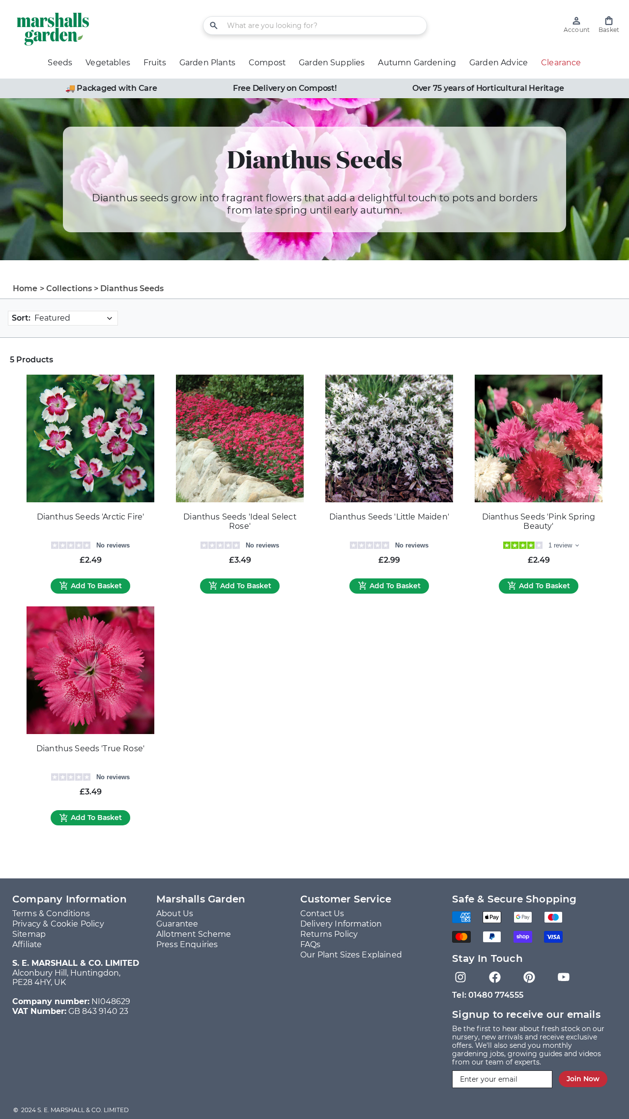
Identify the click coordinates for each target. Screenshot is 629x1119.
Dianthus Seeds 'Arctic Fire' (90, 516)
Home (25, 288)
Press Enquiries (187, 944)
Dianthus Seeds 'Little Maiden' (389, 516)
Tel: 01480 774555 (487, 995)
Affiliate (27, 944)
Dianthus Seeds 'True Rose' (90, 748)
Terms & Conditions (51, 913)
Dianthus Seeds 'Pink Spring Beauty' (538, 521)
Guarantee (177, 923)
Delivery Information (341, 923)
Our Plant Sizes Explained (351, 954)
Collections (69, 288)
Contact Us (322, 913)
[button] (609, 25)
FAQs (310, 944)
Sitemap (29, 934)
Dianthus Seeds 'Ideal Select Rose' (239, 521)
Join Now (583, 1078)
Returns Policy (329, 934)
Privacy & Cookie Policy (58, 923)
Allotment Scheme (193, 934)
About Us (174, 913)
